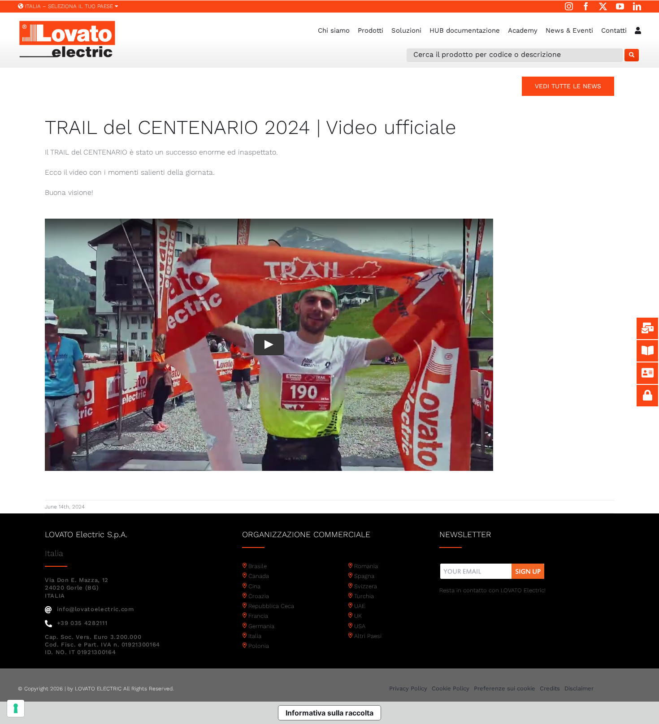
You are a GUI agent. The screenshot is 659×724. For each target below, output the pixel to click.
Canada (258, 576)
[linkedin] (637, 6)
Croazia (258, 596)
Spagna (364, 576)
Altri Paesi (368, 636)
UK (358, 615)
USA (359, 626)
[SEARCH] (631, 55)
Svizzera (365, 586)
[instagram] (569, 6)
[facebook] (586, 6)
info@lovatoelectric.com (95, 609)
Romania (366, 566)
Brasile (257, 566)
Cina (254, 586)
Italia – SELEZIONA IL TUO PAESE (69, 6)
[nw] (492, 564)
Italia (254, 636)
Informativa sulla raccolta (329, 712)
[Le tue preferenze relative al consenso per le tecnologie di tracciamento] (15, 708)
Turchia (364, 596)
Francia (258, 615)
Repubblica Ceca (271, 606)
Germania (261, 626)
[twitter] (603, 6)
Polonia (258, 645)
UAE (359, 606)
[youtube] (620, 6)
